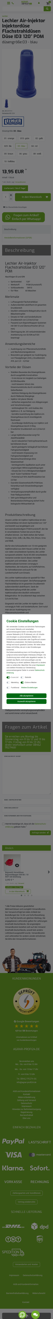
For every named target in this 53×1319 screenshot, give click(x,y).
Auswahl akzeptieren (26, 701)
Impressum (40, 665)
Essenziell (15, 677)
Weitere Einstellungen (29, 687)
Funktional (15, 687)
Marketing (15, 682)
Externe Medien (31, 682)
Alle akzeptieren (26, 695)
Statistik (28, 677)
